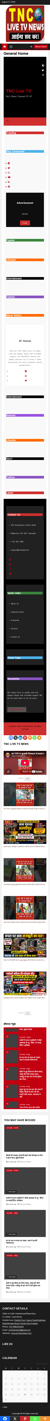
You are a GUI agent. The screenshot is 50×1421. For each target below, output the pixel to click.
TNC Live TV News (25, 1162)
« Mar (4, 1407)
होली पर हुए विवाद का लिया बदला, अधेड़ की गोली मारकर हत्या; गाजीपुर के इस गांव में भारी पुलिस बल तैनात (31, 1075)
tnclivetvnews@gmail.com (19, 1330)
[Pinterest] (25, 738)
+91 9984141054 (16, 1326)
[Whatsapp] (34, 738)
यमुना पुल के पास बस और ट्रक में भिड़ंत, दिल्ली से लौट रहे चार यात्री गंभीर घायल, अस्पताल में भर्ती (31, 1093)
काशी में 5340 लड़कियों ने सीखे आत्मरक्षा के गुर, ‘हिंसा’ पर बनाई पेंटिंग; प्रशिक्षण (30, 1042)
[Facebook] (11, 738)
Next (27, 778)
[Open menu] (7, 121)
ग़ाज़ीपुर (28, 1054)
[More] (39, 738)
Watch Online (40, 46)
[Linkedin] (20, 738)
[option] (25, 1042)
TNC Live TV (18, 91)
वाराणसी (28, 1037)
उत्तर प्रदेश (22, 1037)
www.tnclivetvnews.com (21, 1333)
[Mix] (30, 738)
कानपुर (28, 1086)
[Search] (31, 46)
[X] (15, 738)
